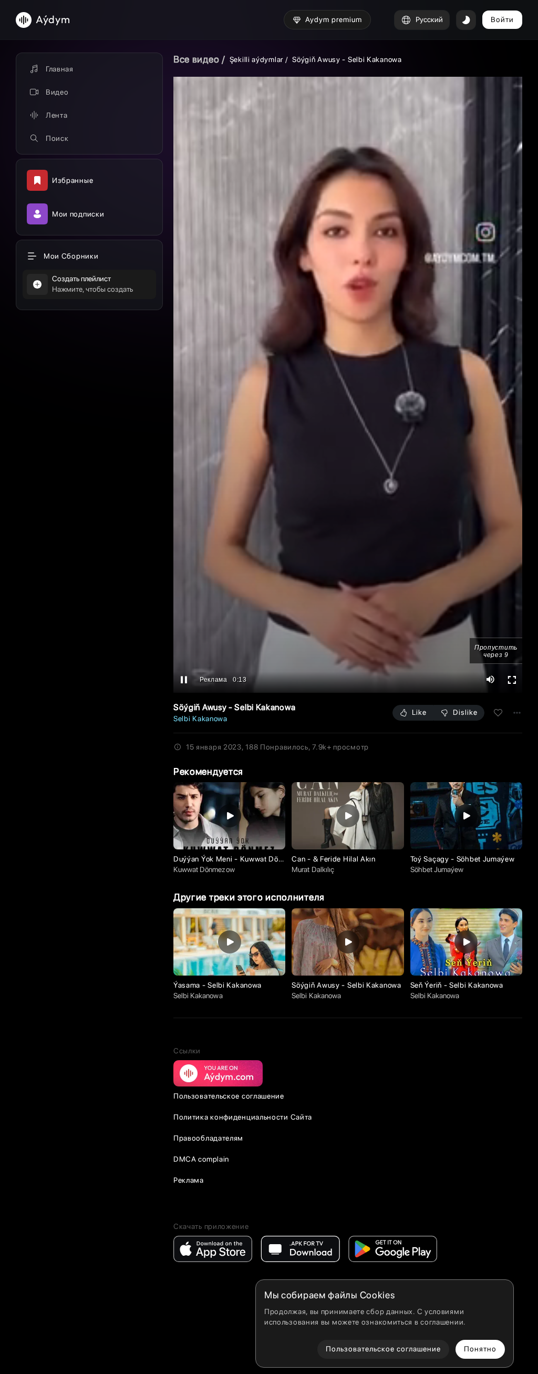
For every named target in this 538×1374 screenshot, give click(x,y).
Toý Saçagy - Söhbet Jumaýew (462, 859)
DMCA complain (201, 1159)
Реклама (188, 1180)
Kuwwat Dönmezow (204, 869)
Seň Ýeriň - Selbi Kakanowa (456, 985)
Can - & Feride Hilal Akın (334, 859)
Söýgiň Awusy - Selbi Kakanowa (346, 985)
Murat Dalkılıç (313, 869)
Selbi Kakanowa (200, 718)
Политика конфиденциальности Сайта (242, 1117)
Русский (429, 19)
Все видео (196, 59)
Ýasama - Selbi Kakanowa (217, 985)
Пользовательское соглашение (228, 1096)
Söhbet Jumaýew (437, 869)
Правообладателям (208, 1138)
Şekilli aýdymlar (256, 59)
